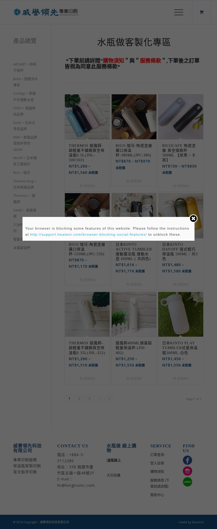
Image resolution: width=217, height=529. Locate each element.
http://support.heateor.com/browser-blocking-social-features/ (88, 234)
